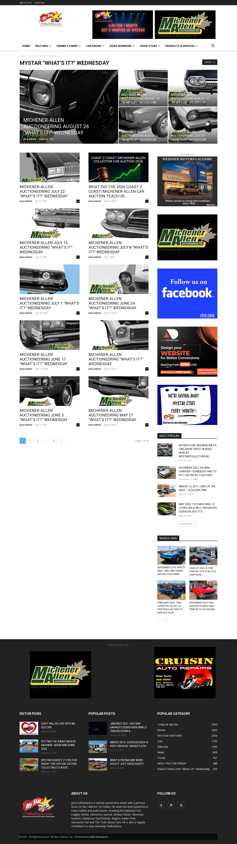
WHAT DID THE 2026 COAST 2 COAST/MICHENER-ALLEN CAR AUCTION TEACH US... (116, 191)
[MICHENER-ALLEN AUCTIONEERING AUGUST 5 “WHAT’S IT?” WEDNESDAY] (143, 125)
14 (53, 440)
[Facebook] (161, 805)
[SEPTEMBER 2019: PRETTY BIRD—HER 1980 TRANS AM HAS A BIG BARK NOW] (171, 555)
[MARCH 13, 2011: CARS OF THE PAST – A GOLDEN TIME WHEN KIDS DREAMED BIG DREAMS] (166, 491)
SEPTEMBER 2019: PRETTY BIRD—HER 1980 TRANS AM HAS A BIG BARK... (171, 571)
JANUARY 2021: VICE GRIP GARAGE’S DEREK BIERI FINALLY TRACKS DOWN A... (128, 727)
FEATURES (41, 46)
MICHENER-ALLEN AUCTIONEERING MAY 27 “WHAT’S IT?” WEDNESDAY (112, 415)
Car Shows (93, 46)
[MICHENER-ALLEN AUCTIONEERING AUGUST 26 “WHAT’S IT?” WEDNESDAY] (69, 112)
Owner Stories (67, 46)
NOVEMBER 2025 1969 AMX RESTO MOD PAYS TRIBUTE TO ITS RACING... (203, 606)
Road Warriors (121, 46)
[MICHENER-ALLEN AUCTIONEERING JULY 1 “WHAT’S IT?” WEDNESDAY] (50, 279)
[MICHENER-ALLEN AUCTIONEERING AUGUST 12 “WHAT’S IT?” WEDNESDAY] (192, 88)
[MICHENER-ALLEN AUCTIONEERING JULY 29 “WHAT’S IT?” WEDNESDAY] (192, 125)
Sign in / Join (26, 2)
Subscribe (39, 2)
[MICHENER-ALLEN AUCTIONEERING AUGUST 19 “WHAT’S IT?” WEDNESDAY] (143, 88)
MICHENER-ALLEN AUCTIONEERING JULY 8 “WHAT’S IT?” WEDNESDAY (118, 247)
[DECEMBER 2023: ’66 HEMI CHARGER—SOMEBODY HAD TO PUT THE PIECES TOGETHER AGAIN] (166, 472)
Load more (186, 523)
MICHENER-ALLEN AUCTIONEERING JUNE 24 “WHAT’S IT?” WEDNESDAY (112, 303)
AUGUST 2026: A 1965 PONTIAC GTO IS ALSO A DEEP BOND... (202, 571)
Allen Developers (99, 836)
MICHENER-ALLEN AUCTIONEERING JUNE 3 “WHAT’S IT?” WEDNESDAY (43, 415)
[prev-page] (159, 620)
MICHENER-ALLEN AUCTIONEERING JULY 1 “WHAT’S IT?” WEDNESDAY (49, 303)
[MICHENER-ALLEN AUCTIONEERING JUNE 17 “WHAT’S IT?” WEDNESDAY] (50, 335)
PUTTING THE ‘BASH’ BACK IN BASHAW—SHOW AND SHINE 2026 (58, 745)
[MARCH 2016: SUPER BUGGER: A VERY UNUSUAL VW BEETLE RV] (98, 746)
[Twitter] (181, 805)
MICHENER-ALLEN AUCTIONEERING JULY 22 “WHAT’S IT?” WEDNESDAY (43, 191)
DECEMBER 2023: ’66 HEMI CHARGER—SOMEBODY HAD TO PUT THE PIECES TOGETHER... (197, 471)
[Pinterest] (171, 805)
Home (26, 46)
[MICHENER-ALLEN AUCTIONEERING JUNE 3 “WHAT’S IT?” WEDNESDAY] (50, 391)
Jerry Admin (29, 139)
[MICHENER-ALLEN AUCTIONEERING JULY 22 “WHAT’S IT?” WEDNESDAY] (50, 167)
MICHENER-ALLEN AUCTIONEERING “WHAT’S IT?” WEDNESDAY (116, 359)
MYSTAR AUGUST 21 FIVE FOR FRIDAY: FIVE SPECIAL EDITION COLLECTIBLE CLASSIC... (59, 764)
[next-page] (62, 441)
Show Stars (148, 46)
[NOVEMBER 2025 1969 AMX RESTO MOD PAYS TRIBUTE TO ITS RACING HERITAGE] (203, 590)
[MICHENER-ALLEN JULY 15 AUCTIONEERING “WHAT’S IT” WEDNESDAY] (50, 223)
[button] (212, 46)
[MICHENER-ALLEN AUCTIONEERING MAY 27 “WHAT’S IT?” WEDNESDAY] (118, 391)
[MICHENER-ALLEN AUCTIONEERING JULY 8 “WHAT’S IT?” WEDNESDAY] (118, 223)
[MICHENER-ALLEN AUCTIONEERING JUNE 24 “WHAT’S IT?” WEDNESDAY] (118, 279)
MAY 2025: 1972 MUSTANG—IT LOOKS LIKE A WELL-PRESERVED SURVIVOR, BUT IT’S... (198, 508)
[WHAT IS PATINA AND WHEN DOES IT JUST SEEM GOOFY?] (98, 764)
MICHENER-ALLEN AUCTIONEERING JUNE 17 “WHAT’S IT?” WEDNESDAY (43, 359)
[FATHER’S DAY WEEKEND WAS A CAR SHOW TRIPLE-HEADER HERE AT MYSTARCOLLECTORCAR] (164, 449)
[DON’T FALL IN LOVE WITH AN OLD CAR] (29, 728)
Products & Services (180, 46)
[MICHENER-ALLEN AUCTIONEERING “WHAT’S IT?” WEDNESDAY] (118, 335)
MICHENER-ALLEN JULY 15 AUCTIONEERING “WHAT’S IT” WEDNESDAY (46, 247)
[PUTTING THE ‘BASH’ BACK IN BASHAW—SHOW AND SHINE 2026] (29, 746)
